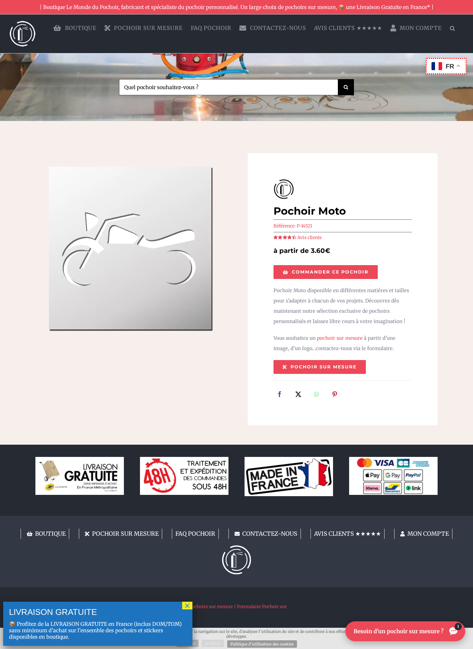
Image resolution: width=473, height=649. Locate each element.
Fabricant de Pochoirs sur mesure (197, 606)
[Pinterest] (335, 395)
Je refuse (213, 643)
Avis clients (309, 237)
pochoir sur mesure (340, 338)
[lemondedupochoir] (236, 548)
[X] (298, 395)
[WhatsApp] (316, 395)
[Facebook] (280, 395)
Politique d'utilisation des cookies (262, 644)
